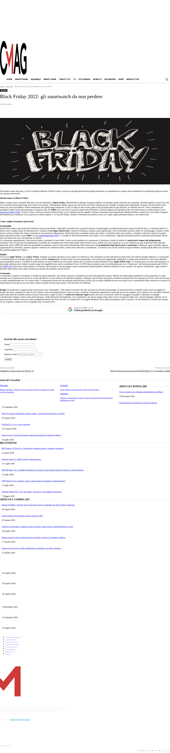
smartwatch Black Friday (10, 212)
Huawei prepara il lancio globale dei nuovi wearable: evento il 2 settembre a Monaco (33, 538)
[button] (167, 79)
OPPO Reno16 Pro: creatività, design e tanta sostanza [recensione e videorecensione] (33, 481)
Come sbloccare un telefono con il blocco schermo (138, 403)
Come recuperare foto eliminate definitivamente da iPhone (141, 392)
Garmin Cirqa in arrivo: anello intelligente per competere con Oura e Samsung (31, 548)
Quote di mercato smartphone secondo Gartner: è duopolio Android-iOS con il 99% (33, 414)
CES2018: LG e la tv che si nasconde (16, 424)
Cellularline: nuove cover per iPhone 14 (16, 371)
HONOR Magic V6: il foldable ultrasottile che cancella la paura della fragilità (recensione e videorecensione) (43, 470)
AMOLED (7, 266)
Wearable (9, 86)
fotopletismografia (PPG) (49, 235)
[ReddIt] (55, 111)
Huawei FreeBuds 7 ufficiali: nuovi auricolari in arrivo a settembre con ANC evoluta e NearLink (38, 505)
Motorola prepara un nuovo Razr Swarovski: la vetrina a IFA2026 (27, 569)
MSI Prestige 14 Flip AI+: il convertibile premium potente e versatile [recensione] (33, 448)
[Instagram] (159, 36)
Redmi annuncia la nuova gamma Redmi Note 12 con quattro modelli (140, 371)
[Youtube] (168, 36)
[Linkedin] (46, 111)
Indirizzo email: (11, 354)
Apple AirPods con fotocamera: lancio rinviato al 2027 (79, 390)
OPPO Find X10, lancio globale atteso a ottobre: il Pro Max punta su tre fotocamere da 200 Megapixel (40, 579)
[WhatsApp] (27, 111)
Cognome (8, 349)
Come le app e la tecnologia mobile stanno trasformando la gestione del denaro (31, 435)
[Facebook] (154, 36)
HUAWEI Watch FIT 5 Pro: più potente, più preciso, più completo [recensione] (32, 492)
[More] (74, 111)
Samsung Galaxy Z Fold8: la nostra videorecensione (21, 459)
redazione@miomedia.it (20, 719)
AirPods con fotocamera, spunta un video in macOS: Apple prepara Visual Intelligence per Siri (37, 527)
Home (2, 86)
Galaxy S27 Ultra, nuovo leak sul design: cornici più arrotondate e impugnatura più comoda (36, 590)
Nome (6, 344)
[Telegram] (163, 36)
